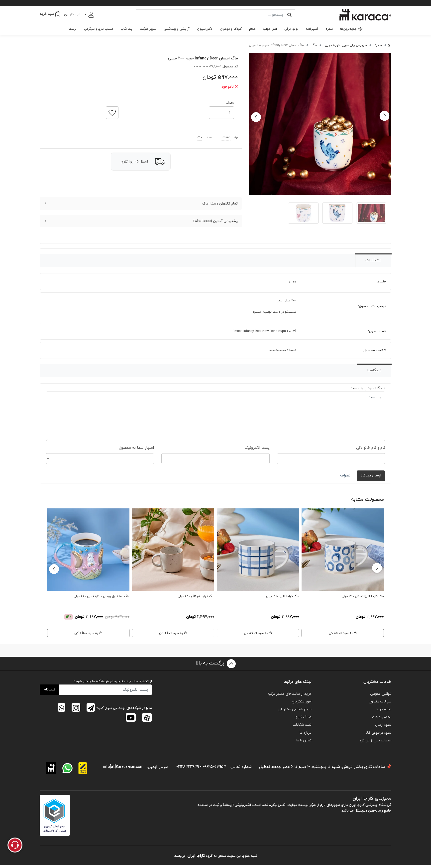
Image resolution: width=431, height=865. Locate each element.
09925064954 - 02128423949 (201, 767)
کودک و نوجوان (231, 29)
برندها (73, 29)
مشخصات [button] (373, 260)
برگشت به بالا (210, 663)
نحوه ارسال (383, 724)
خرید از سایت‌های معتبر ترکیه (289, 693)
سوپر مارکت (148, 29)
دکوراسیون (205, 29)
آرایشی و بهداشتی (177, 29)
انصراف (345, 475)
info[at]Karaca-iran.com (123, 767)
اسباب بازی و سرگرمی (98, 29)
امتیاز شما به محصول (136, 447)
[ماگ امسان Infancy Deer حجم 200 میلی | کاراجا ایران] (320, 124)
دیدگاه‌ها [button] (374, 370)
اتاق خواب (270, 29)
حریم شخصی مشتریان (295, 709)
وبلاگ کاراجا (303, 717)
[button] (50, 13)
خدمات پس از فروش (375, 740)
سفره (329, 29)
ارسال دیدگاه (371, 475)
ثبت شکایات (302, 724)
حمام (252, 29)
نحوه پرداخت (381, 717)
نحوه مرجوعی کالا (378, 732)
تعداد (230, 101)
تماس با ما (304, 740)
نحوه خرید (383, 709)
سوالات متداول (380, 701)
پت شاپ (126, 29)
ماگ (199, 138)
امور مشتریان (302, 701)
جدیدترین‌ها (348, 29)
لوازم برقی (291, 29)
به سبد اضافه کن (341, 633)
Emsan (225, 138)
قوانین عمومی (380, 693)
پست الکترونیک (257, 447)
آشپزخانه (312, 29)
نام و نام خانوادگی (370, 447)
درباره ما (306, 732)
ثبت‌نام (49, 689)
